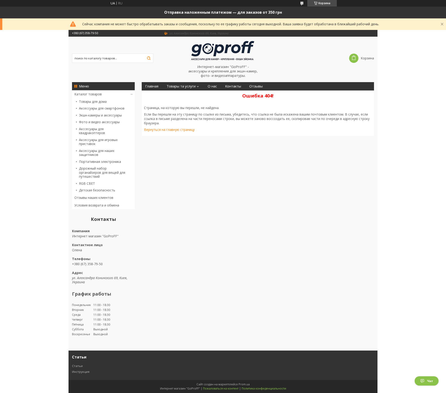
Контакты (233, 86)
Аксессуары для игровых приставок (98, 142)
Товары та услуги (181, 86)
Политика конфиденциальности (264, 388)
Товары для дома (93, 101)
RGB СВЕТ (87, 183)
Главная (151, 86)
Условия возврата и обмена (96, 205)
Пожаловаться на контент (221, 388)
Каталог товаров (88, 94)
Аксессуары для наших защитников (96, 152)
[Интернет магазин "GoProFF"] (223, 50)
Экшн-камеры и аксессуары (100, 115)
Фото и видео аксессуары (99, 122)
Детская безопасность (97, 190)
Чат (430, 381)
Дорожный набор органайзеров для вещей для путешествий (102, 172)
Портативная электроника (100, 161)
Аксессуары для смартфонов (102, 108)
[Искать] (148, 58)
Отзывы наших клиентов (93, 197)
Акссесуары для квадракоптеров (92, 131)
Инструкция (80, 372)
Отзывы (256, 86)
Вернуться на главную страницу (169, 129)
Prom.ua (244, 384)
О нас (212, 86)
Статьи (77, 366)
